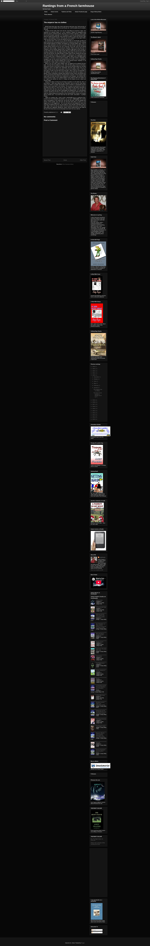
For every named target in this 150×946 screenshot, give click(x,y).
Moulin (98, 678)
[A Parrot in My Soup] (93, 610)
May (95, 383)
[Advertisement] (97, 872)
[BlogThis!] (65, 112)
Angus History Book (96, 11)
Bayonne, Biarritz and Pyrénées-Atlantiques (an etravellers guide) (100, 734)
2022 (93, 370)
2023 (93, 368)
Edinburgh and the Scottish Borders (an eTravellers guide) (101, 712)
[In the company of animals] (93, 672)
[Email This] (64, 112)
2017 (93, 404)
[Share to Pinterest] (70, 112)
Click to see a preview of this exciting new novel (98, 843)
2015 (93, 408)
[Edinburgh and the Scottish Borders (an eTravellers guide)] (93, 713)
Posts (94, 930)
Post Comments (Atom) (68, 164)
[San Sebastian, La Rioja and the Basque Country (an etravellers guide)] (93, 626)
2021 (93, 373)
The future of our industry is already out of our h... (98, 394)
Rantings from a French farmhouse (68, 5)
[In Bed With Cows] (93, 698)
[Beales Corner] (93, 644)
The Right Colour (100, 663)
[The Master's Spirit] (93, 728)
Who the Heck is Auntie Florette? (100, 634)
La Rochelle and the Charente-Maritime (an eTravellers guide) (101, 687)
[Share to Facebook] (68, 112)
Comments (95, 932)
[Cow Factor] (93, 658)
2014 (93, 410)
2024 (93, 366)
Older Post (83, 160)
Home (45, 11)
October (96, 379)
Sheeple (98, 742)
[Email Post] (61, 112)
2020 (93, 375)
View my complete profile (97, 570)
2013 (93, 412)
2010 (93, 419)
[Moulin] (93, 681)
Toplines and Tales (66, 11)
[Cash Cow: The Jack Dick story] (93, 651)
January (96, 387)
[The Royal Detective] (93, 721)
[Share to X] (67, 112)
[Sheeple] (93, 745)
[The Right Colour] (93, 665)
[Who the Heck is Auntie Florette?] (93, 636)
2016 (93, 406)
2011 (93, 417)
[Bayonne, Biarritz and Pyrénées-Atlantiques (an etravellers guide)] (93, 735)
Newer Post (47, 160)
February (96, 385)
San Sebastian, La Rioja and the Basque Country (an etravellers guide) (101, 625)
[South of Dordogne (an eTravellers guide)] (93, 752)
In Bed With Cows (100, 695)
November (96, 377)
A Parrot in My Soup (101, 607)
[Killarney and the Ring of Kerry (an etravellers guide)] (93, 617)
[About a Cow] (93, 602)
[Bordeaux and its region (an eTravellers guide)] (93, 705)
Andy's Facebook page (81, 11)
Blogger (82, 943)
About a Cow (99, 600)
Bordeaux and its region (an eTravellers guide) (100, 703)
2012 (93, 415)
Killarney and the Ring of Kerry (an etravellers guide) (100, 615)
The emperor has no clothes (98, 390)
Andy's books (54, 11)
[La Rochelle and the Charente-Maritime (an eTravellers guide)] (93, 688)
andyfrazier (102, 557)
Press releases (48, 14)
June (95, 381)
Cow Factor (99, 656)
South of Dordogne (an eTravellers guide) (100, 751)
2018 (93, 402)
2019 (93, 400)
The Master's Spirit (100, 726)
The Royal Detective (101, 719)
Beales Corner (99, 641)
